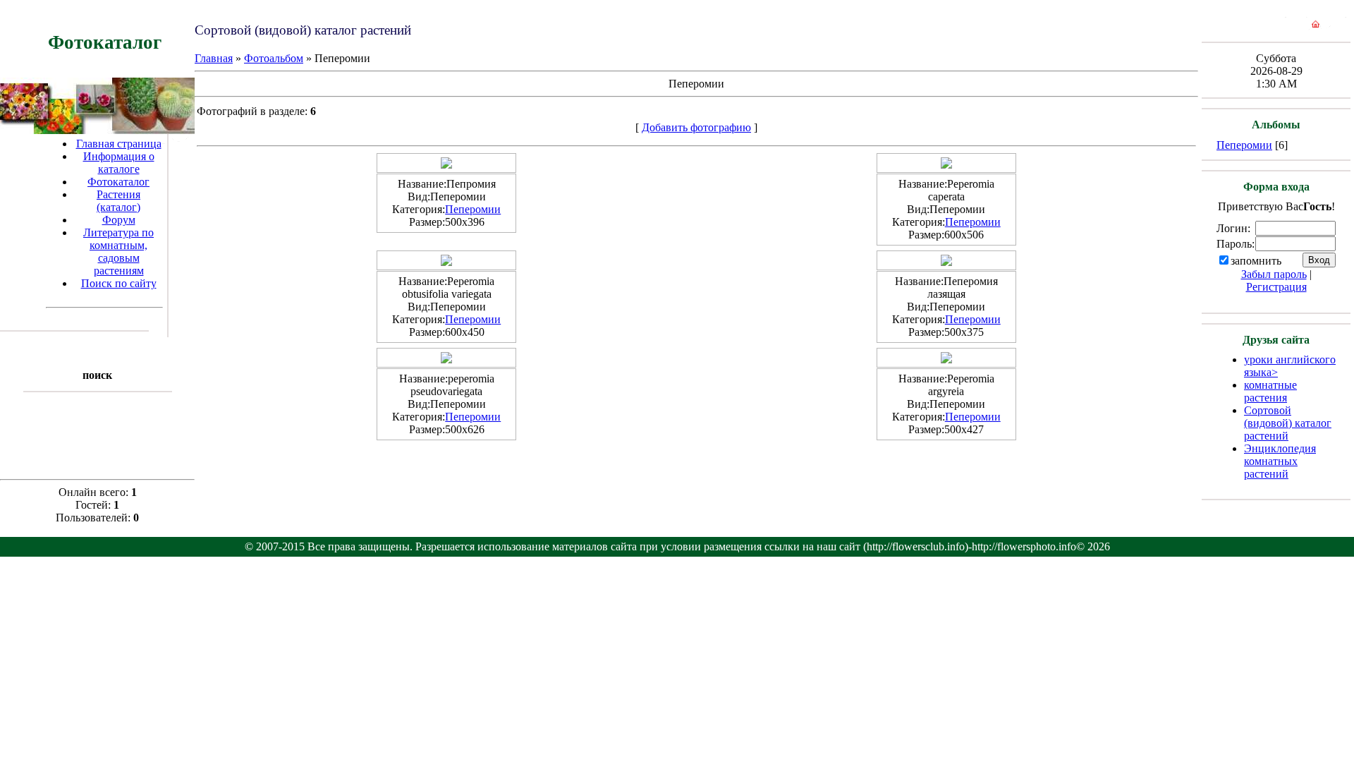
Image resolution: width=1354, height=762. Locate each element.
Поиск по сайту (119, 283)
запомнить (1256, 261)
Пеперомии (473, 209)
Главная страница (118, 144)
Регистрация (1276, 287)
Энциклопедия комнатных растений (1280, 461)
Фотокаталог (118, 182)
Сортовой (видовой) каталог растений (1287, 423)
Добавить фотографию (696, 127)
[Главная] (1315, 27)
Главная (214, 58)
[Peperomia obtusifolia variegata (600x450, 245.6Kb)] (446, 262)
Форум (118, 220)
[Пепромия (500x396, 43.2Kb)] (446, 165)
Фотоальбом (273, 58)
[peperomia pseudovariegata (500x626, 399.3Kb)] (446, 359)
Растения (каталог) (118, 200)
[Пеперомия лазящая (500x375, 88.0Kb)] (946, 262)
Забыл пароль (1274, 274)
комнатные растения (1270, 391)
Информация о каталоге (118, 162)
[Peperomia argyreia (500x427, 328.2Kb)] (946, 359)
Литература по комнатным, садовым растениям (118, 251)
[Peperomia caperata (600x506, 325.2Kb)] (946, 165)
